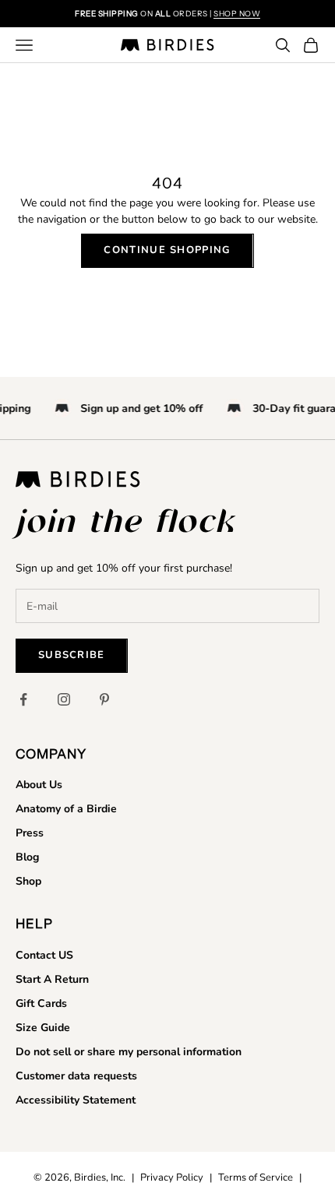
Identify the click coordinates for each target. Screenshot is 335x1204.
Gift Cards (41, 1003)
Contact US (44, 955)
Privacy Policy (171, 1178)
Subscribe (71, 655)
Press (30, 833)
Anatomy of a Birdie (66, 808)
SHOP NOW (236, 14)
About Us (39, 784)
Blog (27, 857)
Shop (28, 881)
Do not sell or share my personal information (129, 1051)
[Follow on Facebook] (23, 699)
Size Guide (43, 1027)
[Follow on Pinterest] (104, 699)
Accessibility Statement (76, 1100)
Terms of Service (255, 1178)
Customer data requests (76, 1075)
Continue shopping (167, 250)
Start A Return (52, 979)
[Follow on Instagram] (64, 699)
